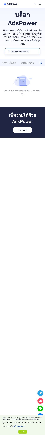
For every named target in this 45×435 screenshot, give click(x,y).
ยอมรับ (22, 432)
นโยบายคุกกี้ (19, 426)
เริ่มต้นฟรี (23, 130)
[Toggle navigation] (39, 3)
